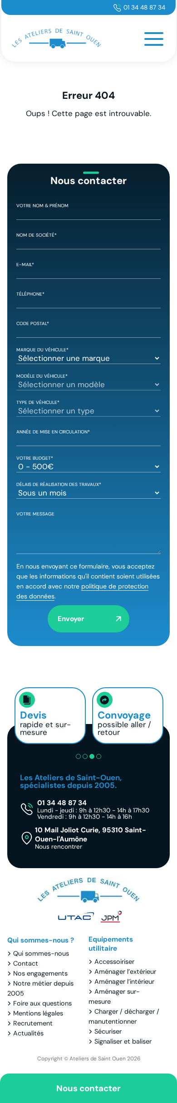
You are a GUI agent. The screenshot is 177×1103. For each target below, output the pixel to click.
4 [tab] (98, 756)
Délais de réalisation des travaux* (58, 484)
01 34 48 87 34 (144, 7)
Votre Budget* (34, 458)
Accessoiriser (114, 961)
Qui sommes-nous (41, 953)
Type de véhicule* (37, 402)
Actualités (28, 1033)
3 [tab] (91, 756)
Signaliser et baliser (123, 1041)
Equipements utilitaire (110, 944)
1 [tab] (78, 756)
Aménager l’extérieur (125, 971)
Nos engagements (40, 973)
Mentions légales (38, 1013)
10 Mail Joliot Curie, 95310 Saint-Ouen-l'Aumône (90, 838)
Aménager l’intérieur (124, 981)
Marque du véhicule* (42, 350)
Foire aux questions (42, 1003)
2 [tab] (85, 756)
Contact (25, 963)
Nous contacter (88, 1088)
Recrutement (33, 1023)
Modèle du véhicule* (42, 376)
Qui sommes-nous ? (40, 940)
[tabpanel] (50, 715)
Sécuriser (108, 1031)
